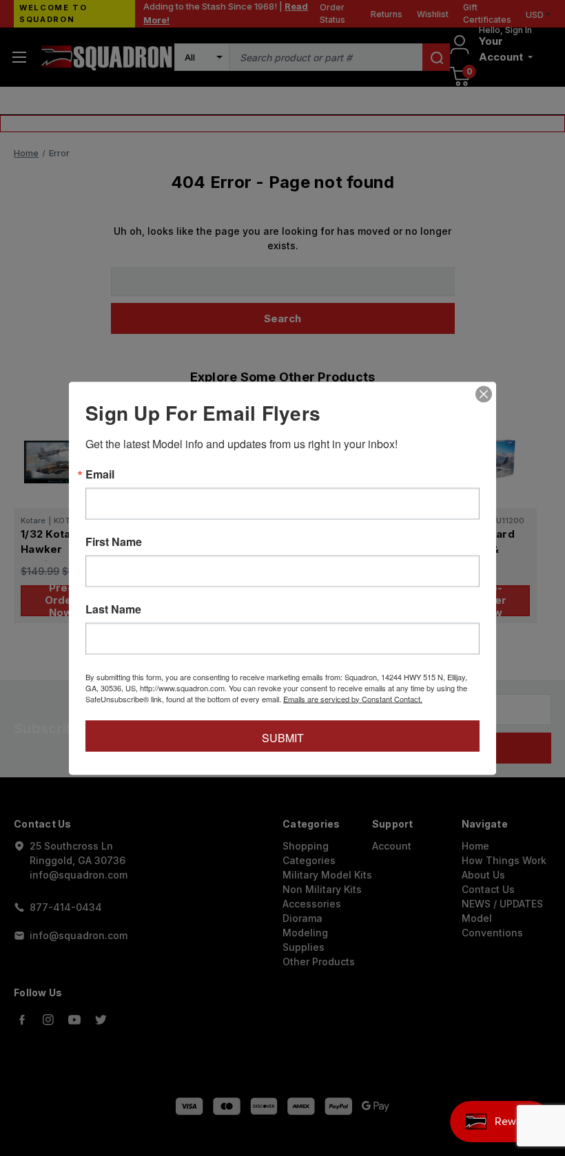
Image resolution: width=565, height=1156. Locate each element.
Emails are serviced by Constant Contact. (352, 698)
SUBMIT (283, 737)
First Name (113, 541)
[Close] (483, 394)
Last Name (113, 608)
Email (99, 473)
